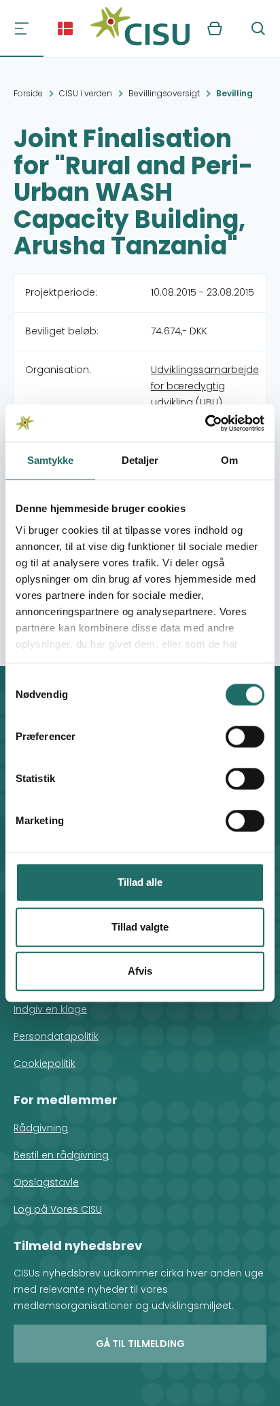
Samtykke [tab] (50, 460)
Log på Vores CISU (58, 1209)
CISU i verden (85, 93)
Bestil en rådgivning (61, 1155)
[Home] (140, 28)
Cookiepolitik (44, 1063)
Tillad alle (140, 882)
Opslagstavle (46, 1182)
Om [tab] (229, 460)
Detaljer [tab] (140, 460)
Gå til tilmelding (140, 1343)
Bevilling (234, 93)
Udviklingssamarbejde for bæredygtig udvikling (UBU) (205, 386)
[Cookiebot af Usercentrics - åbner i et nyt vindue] (204, 423)
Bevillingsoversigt (164, 93)
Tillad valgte (140, 927)
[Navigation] (21, 28)
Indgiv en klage (50, 1009)
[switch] (245, 736)
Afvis (140, 971)
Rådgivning (41, 1128)
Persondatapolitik (56, 1036)
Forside (28, 93)
